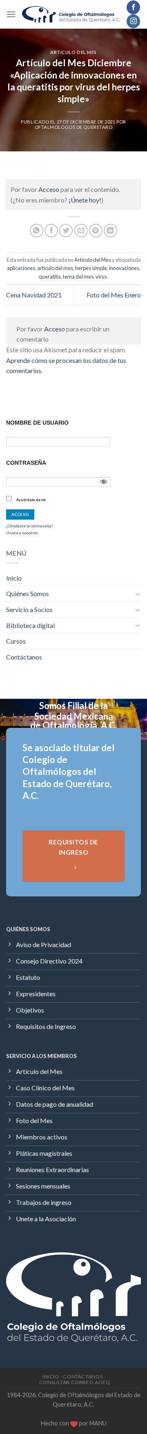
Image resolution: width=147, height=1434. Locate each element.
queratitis (50, 276)
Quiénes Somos (27, 593)
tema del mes (78, 276)
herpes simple (91, 268)
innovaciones (124, 268)
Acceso (48, 189)
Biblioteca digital (30, 625)
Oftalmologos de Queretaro (74, 127)
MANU (98, 1423)
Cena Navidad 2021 (34, 295)
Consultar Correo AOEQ (74, 1382)
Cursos (16, 641)
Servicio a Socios (29, 609)
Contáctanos (24, 657)
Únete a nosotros (22, 532)
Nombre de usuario (37, 422)
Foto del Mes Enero (114, 295)
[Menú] (11, 14)
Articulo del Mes (73, 52)
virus (101, 276)
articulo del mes (55, 268)
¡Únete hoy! (85, 200)
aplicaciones (21, 268)
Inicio (14, 578)
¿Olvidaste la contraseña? (29, 525)
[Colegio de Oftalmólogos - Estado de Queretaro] (71, 14)
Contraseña (26, 462)
